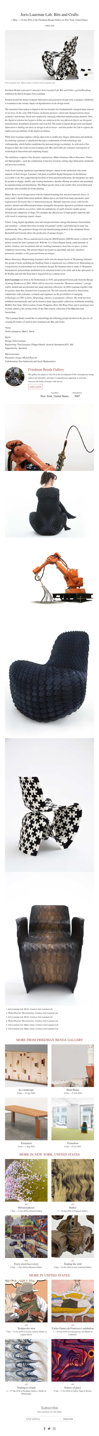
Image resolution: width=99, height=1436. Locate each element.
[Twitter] (49, 1429)
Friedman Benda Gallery (46, 369)
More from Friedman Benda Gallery (49, 1040)
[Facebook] (45, 1429)
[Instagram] (54, 1429)
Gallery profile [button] (35, 386)
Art (26, 1204)
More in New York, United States (49, 1154)
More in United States (49, 1275)
